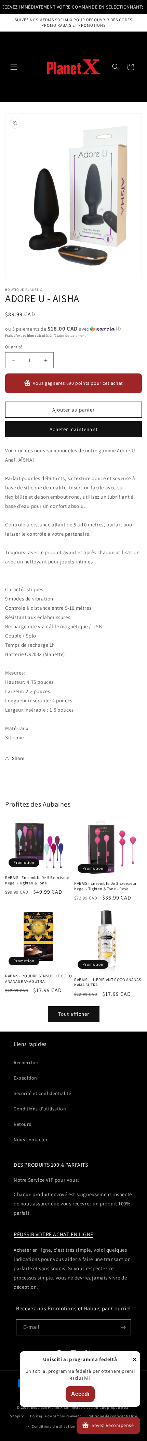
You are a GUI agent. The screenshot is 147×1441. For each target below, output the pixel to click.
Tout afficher (73, 1014)
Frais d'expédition (19, 335)
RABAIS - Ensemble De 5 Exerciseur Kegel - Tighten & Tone (37, 880)
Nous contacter (31, 1139)
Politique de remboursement (55, 1416)
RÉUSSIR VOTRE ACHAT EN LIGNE (53, 1234)
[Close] (134, 1360)
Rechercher (26, 1062)
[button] (13, 66)
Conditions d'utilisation (40, 1109)
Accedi (80, 1394)
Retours (22, 1124)
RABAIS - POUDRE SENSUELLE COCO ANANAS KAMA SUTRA (38, 978)
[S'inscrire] (123, 1327)
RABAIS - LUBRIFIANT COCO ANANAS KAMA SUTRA (107, 982)
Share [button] (18, 758)
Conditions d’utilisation (54, 1426)
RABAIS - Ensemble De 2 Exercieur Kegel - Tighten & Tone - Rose (105, 886)
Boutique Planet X (47, 1407)
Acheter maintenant (74, 429)
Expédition (25, 1078)
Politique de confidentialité (112, 1416)
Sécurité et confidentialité (42, 1093)
